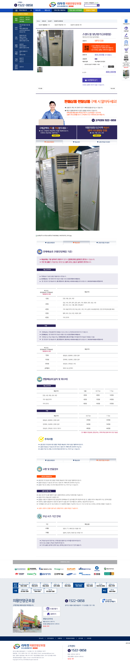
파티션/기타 (22, 32)
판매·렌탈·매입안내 (59, 10)
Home (38, 21)
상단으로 (128, 643)
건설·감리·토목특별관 (75, 10)
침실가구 (21, 58)
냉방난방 (44, 21)
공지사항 (81, 638)
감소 (113, 66)
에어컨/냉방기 (22, 46)
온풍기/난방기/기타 (24, 47)
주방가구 (21, 61)
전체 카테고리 (23, 10)
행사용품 (21, 21)
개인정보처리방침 (70, 638)
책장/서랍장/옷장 (23, 28)
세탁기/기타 (22, 55)
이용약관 (60, 638)
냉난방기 (27, 19)
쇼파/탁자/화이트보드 (24, 30)
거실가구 (21, 60)
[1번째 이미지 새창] (39, 69)
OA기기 (27, 17)
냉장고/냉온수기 (23, 51)
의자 (20, 26)
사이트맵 (89, 638)
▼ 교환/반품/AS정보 (103, 142)
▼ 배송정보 (76, 142)
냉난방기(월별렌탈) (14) (44, 25)
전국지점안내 (50, 638)
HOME (86, 3)
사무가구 (21, 17)
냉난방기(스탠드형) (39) (76, 25)
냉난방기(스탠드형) (58, 21)
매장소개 (47, 10)
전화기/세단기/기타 (24, 40)
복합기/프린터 (22, 37)
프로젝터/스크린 (23, 39)
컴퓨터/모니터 (22, 35)
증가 (109, 66)
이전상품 (40, 88)
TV (20, 53)
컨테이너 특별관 (23, 14)
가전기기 (21, 19)
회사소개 (37, 10)
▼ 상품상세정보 (49, 142)
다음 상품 (113, 88)
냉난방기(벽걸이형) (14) (60, 25)
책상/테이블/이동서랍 (24, 25)
